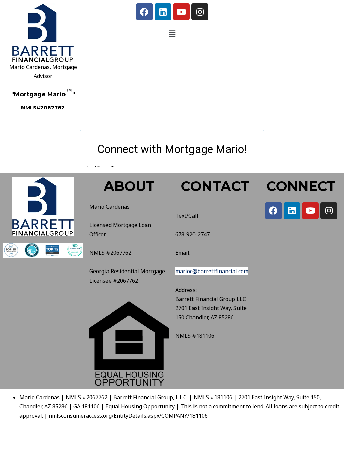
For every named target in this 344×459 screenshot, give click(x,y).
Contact (215, 186)
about (129, 186)
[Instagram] (199, 11)
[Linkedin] (163, 11)
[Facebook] (144, 11)
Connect (301, 186)
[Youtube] (181, 11)
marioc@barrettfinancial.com (211, 271)
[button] (172, 33)
